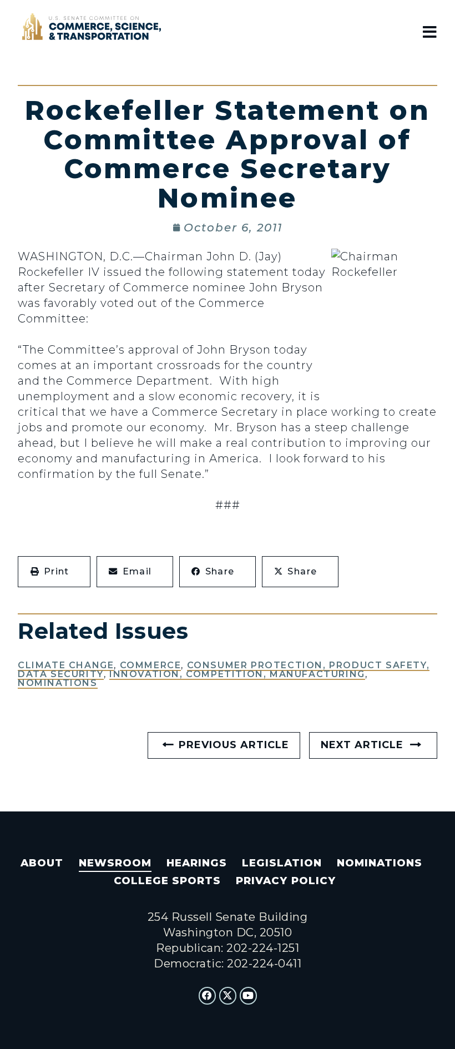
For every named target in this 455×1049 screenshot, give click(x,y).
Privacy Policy (285, 880)
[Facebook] (207, 996)
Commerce (150, 665)
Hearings (196, 862)
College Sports (167, 880)
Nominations (58, 683)
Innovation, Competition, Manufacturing (237, 674)
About (42, 862)
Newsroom (115, 862)
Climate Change (66, 665)
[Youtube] (248, 996)
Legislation (282, 862)
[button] (54, 571)
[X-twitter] (228, 996)
